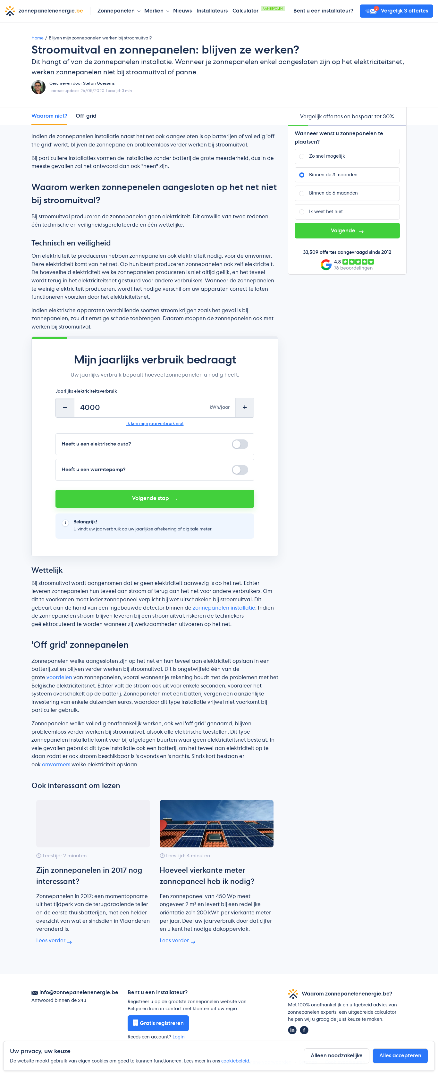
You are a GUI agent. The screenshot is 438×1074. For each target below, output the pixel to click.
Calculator (257, 10)
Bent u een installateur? (323, 10)
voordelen (59, 677)
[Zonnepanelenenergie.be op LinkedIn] (292, 1030)
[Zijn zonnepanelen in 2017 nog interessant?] (93, 823)
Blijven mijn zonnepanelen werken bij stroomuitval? (100, 38)
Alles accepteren (400, 1055)
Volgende (344, 230)
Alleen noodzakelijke (337, 1055)
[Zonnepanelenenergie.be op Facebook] (304, 1030)
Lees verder (50, 940)
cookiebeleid (235, 1061)
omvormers (56, 764)
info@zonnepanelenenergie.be (78, 992)
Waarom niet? (49, 116)
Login (179, 1037)
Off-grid (86, 116)
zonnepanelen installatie (224, 608)
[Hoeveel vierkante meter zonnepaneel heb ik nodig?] (217, 823)
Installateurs (212, 10)
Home (37, 38)
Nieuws (182, 10)
